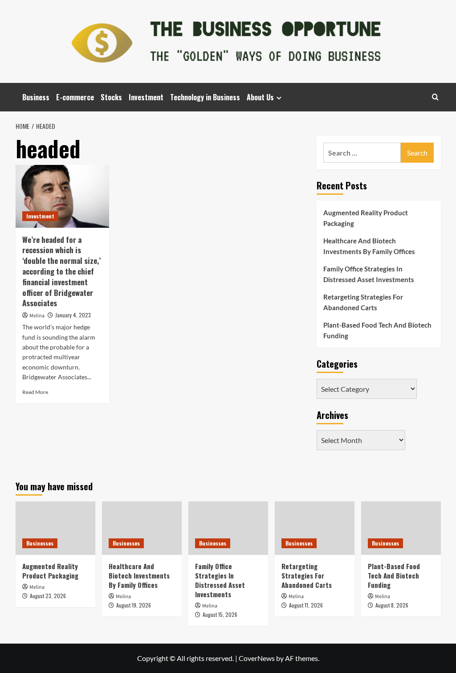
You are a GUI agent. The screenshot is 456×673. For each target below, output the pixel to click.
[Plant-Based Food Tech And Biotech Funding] (401, 527)
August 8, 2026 (391, 605)
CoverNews (257, 658)
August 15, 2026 (220, 614)
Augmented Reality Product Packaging (365, 218)
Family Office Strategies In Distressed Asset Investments (368, 274)
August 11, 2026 (306, 605)
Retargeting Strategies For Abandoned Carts (363, 302)
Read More (35, 392)
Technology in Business (205, 97)
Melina (37, 316)
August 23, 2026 (48, 595)
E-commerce (75, 97)
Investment (146, 97)
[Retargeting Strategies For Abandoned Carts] (314, 527)
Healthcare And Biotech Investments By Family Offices (369, 246)
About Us (260, 97)
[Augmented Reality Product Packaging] (55, 527)
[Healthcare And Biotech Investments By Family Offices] (142, 527)
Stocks (111, 97)
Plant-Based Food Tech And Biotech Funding (377, 330)
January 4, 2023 (73, 315)
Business (35, 97)
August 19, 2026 (133, 605)
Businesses (39, 543)
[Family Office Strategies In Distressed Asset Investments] (228, 527)
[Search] (435, 97)
